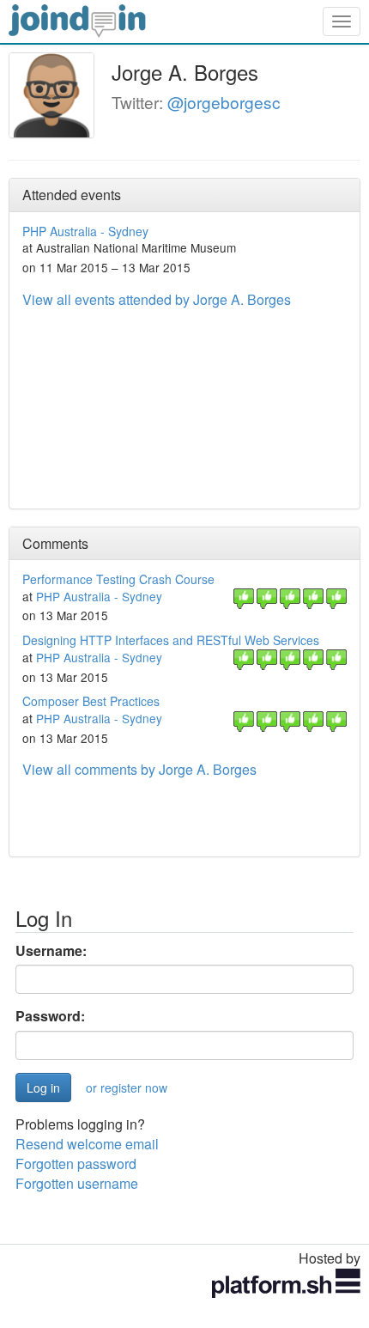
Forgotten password (75, 1163)
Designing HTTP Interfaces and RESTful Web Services (170, 640)
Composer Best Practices (91, 701)
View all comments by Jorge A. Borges (139, 769)
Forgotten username (76, 1183)
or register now (126, 1087)
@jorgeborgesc (224, 101)
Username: (51, 950)
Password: (50, 1016)
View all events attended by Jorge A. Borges (156, 299)
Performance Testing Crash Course (118, 579)
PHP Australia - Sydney (85, 231)
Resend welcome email (87, 1144)
